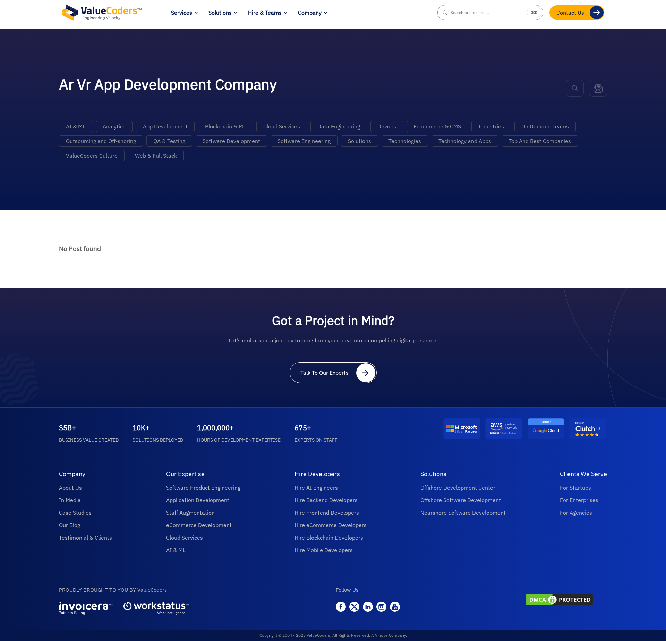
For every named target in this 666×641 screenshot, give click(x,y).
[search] (575, 88)
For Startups (575, 487)
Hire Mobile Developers (323, 550)
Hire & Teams (265, 12)
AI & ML (75, 126)
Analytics (114, 126)
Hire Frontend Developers (326, 512)
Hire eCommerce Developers (330, 525)
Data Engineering (338, 126)
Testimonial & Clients (85, 537)
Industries (491, 126)
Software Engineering (304, 141)
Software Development (231, 141)
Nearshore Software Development (463, 512)
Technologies (404, 141)
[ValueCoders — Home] (102, 12)
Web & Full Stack (156, 155)
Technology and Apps (464, 141)
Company (310, 12)
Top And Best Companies (540, 141)
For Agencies (576, 512)
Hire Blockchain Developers (328, 537)
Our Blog (69, 525)
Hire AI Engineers (316, 487)
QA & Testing (169, 141)
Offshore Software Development (460, 500)
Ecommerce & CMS (437, 126)
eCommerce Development (199, 525)
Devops (386, 126)
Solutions (220, 12)
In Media (70, 500)
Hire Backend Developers (326, 500)
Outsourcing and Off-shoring (101, 141)
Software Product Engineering (203, 487)
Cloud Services (281, 126)
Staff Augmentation (190, 512)
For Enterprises (579, 500)
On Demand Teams (545, 126)
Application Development (197, 500)
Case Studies (75, 512)
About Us (70, 487)
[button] (490, 12)
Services (181, 12)
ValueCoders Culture (92, 155)
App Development (165, 126)
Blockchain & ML (225, 126)
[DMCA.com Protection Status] (566, 600)
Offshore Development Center (457, 487)
